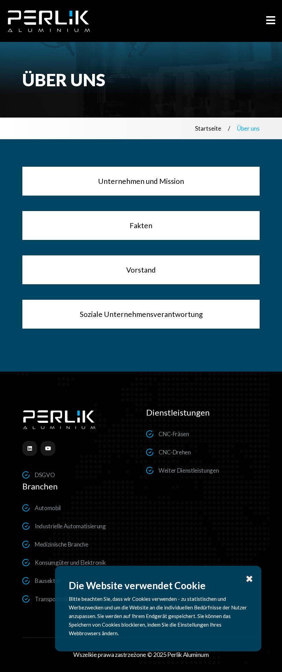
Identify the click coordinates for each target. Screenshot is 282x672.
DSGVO (45, 474)
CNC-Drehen (175, 452)
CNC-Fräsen (174, 434)
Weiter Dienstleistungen (189, 470)
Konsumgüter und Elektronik (70, 562)
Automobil (48, 507)
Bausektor (48, 580)
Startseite (208, 128)
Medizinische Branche (61, 544)
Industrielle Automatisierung (70, 526)
